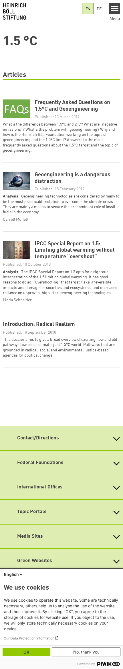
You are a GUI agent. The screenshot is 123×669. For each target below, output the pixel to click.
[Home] (41, 11)
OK (26, 652)
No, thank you (86, 652)
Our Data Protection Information (29, 638)
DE (99, 9)
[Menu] (114, 8)
